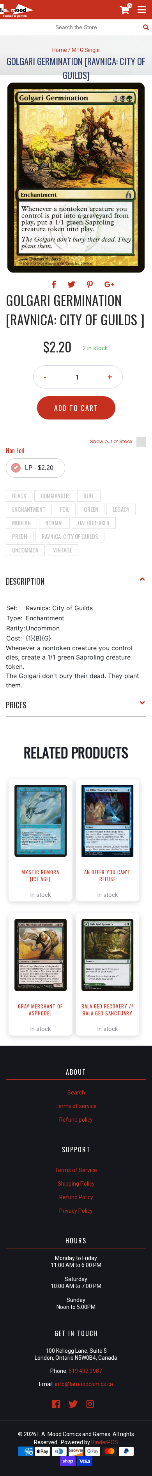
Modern (21, 522)
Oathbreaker (94, 522)
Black (19, 495)
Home (59, 50)
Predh (19, 536)
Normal (54, 522)
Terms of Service (76, 1170)
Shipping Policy (76, 1184)
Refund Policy (76, 1197)
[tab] (76, 584)
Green (91, 509)
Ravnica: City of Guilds (70, 536)
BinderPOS (104, 1442)
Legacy (121, 509)
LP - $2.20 (39, 467)
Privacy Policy (76, 1211)
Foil (64, 509)
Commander (55, 495)
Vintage (62, 550)
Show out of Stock (111, 441)
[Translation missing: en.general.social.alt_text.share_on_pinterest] (91, 284)
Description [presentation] (25, 581)
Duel (88, 495)
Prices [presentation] (16, 705)
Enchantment (29, 509)
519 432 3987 (85, 1371)
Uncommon (25, 550)
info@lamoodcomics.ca (84, 1384)
